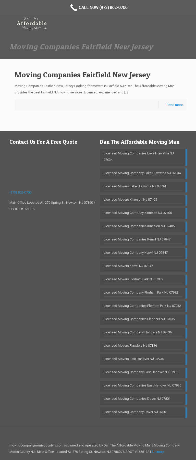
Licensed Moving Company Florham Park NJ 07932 (141, 292)
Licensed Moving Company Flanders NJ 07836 (138, 332)
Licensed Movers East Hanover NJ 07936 (134, 359)
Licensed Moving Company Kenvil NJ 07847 (136, 253)
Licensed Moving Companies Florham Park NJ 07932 (142, 306)
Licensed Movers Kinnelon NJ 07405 (130, 199)
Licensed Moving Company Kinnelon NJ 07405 (138, 213)
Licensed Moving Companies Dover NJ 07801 (137, 399)
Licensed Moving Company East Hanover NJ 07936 (141, 372)
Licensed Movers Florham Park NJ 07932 (133, 279)
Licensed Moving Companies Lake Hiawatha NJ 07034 (139, 156)
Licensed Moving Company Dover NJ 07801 (136, 412)
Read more (175, 105)
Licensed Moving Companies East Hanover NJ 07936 (142, 385)
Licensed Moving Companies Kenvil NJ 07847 (137, 239)
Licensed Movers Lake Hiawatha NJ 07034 (135, 186)
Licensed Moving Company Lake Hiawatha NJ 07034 (142, 173)
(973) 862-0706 (20, 192)
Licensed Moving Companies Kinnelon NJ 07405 (139, 226)
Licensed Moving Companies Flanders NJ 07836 (139, 319)
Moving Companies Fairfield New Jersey (83, 74)
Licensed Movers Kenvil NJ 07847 (128, 266)
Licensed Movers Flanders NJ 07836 (130, 345)
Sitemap (158, 452)
